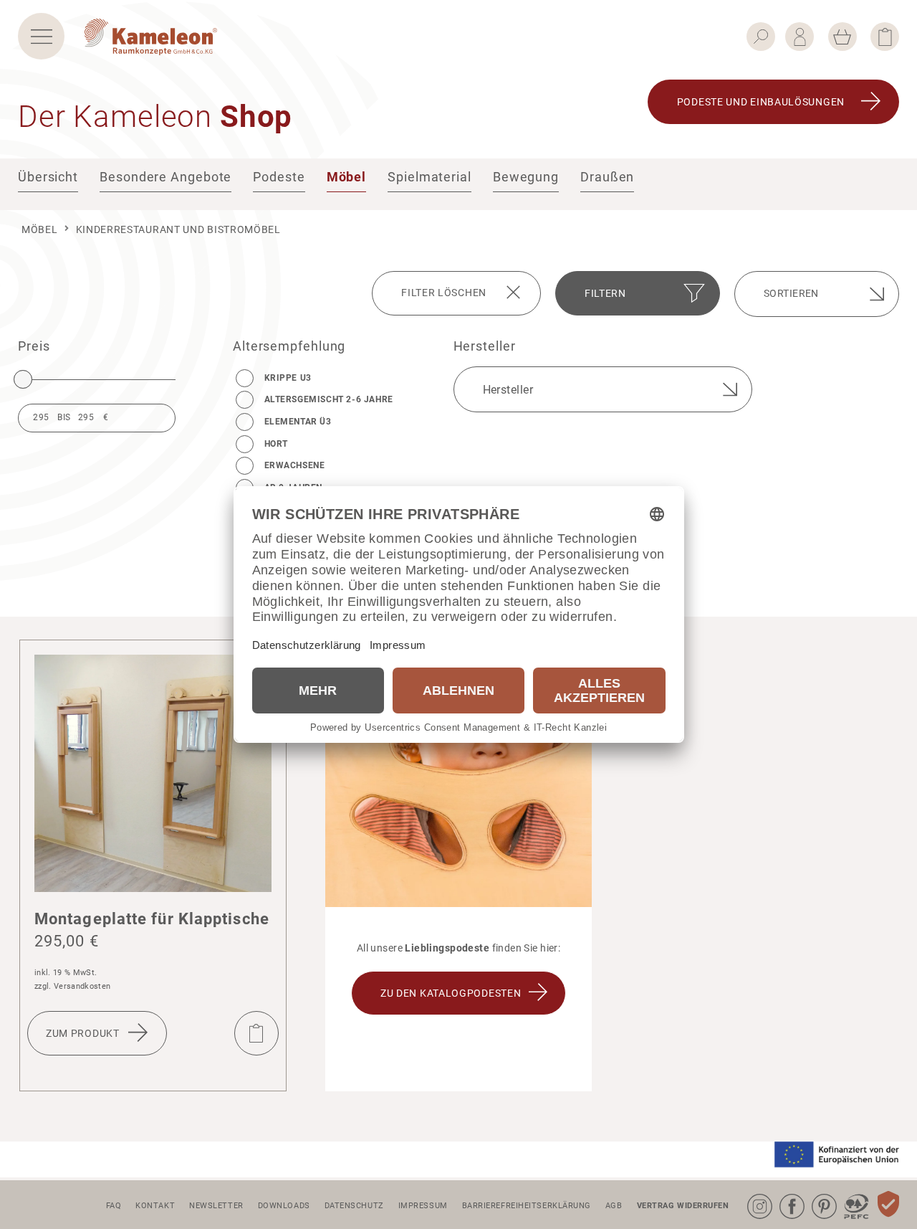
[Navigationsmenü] (41, 36)
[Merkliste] (884, 36)
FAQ (114, 1205)
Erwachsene (294, 465)
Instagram (750, 1194)
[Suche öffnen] (760, 36)
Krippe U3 (288, 378)
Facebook (782, 1194)
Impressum (423, 1205)
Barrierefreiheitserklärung (526, 1205)
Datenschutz (354, 1205)
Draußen (607, 176)
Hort (276, 444)
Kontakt (155, 1205)
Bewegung (526, 176)
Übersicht (48, 176)
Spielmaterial (429, 176)
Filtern (605, 293)
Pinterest (814, 1194)
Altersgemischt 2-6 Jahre (328, 399)
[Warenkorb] (842, 36)
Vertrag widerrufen (683, 1205)
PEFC (845, 1194)
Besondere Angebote (165, 176)
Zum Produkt (83, 1033)
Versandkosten (82, 986)
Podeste (278, 176)
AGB (614, 1205)
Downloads (284, 1205)
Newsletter (216, 1205)
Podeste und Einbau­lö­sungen (761, 102)
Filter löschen (443, 292)
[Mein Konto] (799, 36)
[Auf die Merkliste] (256, 1033)
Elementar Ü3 (298, 422)
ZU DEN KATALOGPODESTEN (450, 993)
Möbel (347, 176)
